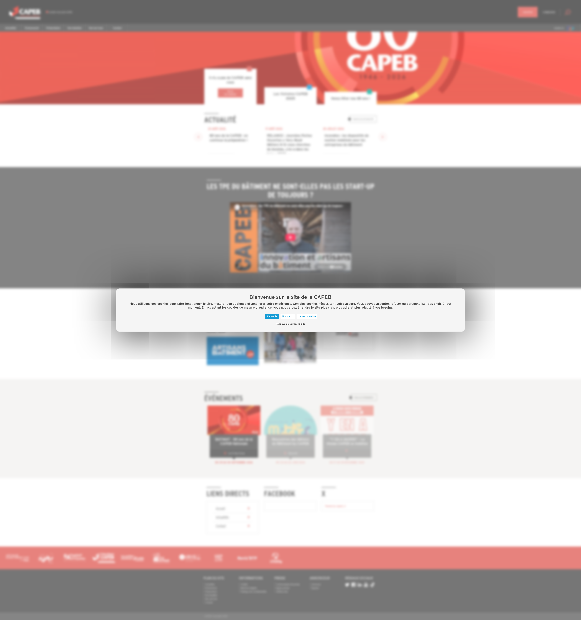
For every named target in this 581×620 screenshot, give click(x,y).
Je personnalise (307, 316)
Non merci (287, 316)
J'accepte (271, 316)
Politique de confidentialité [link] (290, 323)
